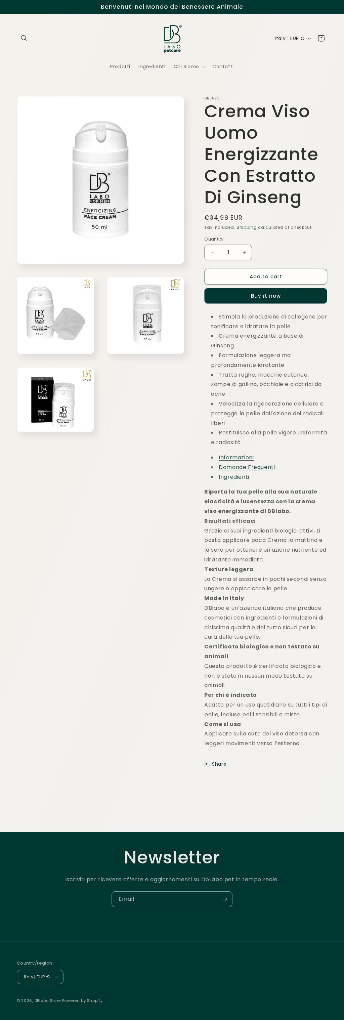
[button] (24, 38)
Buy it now (266, 295)
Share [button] (219, 764)
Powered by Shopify (82, 1000)
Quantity (213, 239)
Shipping (246, 227)
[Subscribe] (224, 899)
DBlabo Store (48, 1000)
